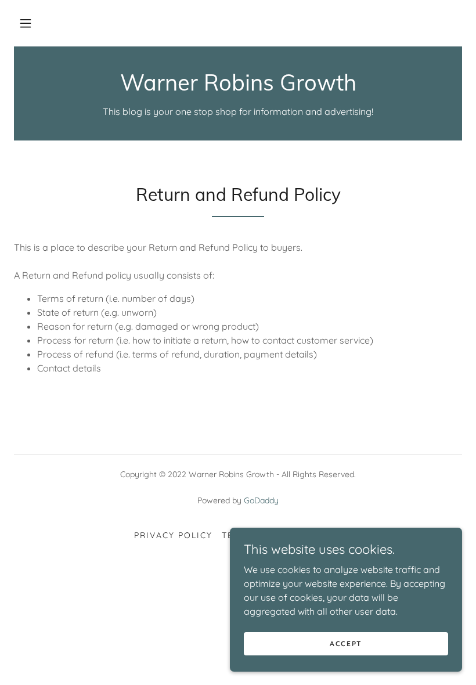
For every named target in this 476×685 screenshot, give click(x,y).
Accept (346, 643)
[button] (25, 23)
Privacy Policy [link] (173, 535)
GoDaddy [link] (261, 500)
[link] (238, 87)
